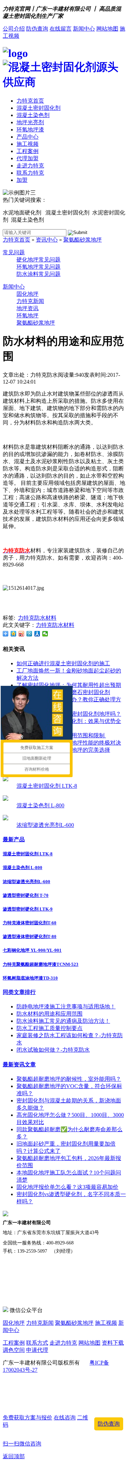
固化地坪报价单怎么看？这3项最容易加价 (67, 1187)
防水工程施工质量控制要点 (50, 1028)
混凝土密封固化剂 (39, 108)
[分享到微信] (45, 633)
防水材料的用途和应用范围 (50, 1014)
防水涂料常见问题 (39, 274)
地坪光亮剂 (30, 122)
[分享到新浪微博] (21, 633)
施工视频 (28, 144)
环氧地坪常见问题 (39, 267)
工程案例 (28, 151)
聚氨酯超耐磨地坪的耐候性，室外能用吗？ (69, 1079)
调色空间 (14, 1350)
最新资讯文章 (19, 1064)
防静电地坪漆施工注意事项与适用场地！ (66, 1006)
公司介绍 (14, 29)
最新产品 (14, 839)
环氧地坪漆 (30, 129)
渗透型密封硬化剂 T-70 (26, 895)
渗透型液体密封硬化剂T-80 (29, 936)
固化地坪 (28, 294)
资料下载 (113, 1343)
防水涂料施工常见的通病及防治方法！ (63, 1021)
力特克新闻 (30, 301)
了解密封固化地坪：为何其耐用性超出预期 (69, 685)
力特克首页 (30, 101)
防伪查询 (37, 29)
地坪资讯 (28, 308)
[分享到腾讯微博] (29, 633)
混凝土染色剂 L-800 (40, 805)
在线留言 (61, 29)
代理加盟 (28, 158)
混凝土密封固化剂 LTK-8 (47, 786)
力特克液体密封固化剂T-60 (29, 922)
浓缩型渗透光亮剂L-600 (45, 825)
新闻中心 (84, 29)
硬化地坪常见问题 (39, 259)
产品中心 (28, 137)
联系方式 (37, 1343)
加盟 (22, 180)
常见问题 (14, 252)
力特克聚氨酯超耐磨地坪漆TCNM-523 (40, 964)
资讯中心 (47, 240)
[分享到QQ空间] (14, 633)
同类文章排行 (19, 992)
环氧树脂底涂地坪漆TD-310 (30, 978)
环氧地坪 (28, 315)
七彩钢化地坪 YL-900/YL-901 (32, 950)
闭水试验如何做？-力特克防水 (53, 1050)
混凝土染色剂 (33, 115)
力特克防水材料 (37, 618)
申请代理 (37, 1350)
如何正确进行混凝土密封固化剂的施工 (63, 663)
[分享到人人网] (37, 633)
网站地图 (107, 29)
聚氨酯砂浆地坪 (82, 240)
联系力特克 (30, 173)
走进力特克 (30, 165)
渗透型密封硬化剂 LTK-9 (28, 909)
